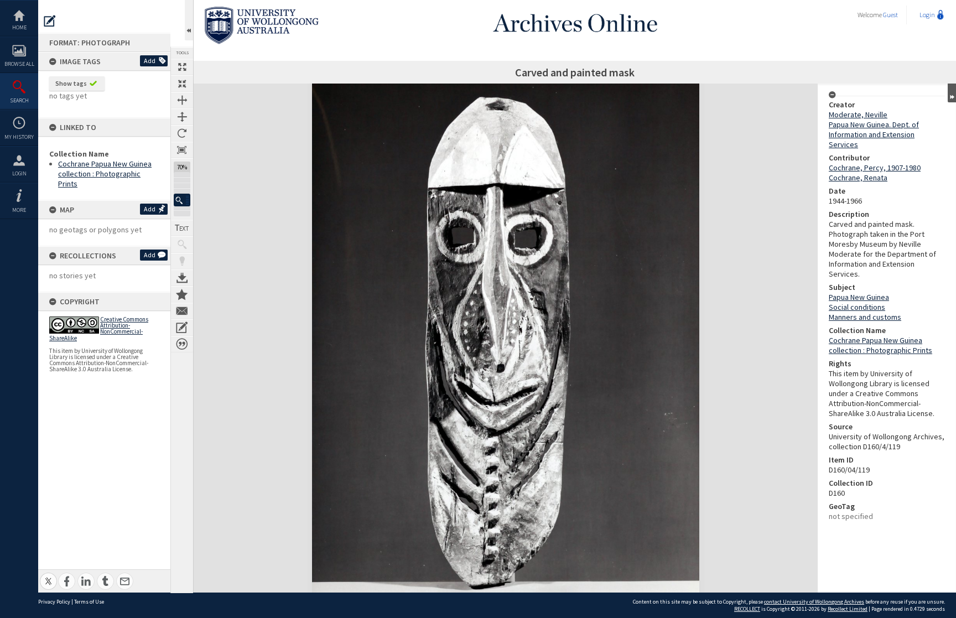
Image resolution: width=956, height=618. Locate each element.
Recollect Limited (847, 608)
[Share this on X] (48, 575)
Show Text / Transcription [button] (182, 228)
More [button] (19, 210)
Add (149, 60)
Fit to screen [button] (182, 83)
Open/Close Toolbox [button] (189, 20)
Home (19, 27)
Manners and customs (865, 317)
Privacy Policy (54, 601)
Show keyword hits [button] (182, 244)
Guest (890, 15)
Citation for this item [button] (182, 344)
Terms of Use (89, 601)
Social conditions (857, 307)
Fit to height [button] (182, 116)
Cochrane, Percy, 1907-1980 (875, 168)
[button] (182, 200)
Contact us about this (182, 311)
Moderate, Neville (858, 115)
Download (182, 277)
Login (19, 173)
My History (19, 137)
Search (19, 100)
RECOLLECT (747, 608)
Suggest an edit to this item (50, 21)
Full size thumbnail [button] (182, 67)
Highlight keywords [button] (182, 261)
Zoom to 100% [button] (182, 150)
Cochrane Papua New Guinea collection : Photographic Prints (105, 174)
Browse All (19, 63)
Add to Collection (182, 294)
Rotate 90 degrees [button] (182, 133)
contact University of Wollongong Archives (814, 601)
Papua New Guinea (859, 297)
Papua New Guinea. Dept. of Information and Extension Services (874, 134)
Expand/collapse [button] (952, 93)
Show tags (71, 83)
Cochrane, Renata (858, 178)
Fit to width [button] (182, 100)
